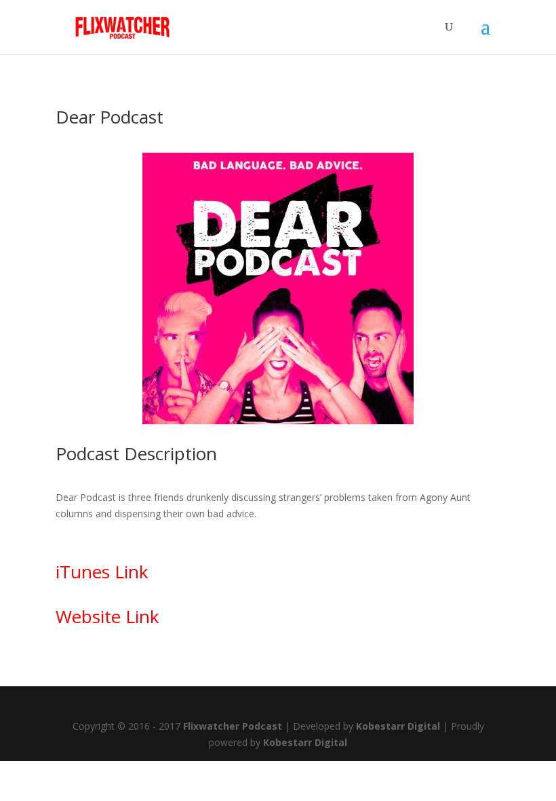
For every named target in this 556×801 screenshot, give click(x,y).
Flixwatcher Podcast (232, 726)
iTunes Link (102, 571)
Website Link (107, 616)
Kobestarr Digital (398, 726)
